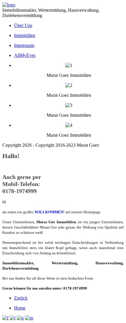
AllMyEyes (24, 55)
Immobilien (24, 35)
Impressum (24, 45)
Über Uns (23, 25)
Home (19, 307)
